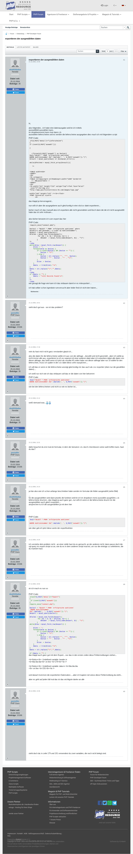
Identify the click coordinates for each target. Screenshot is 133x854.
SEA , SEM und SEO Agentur (59, 784)
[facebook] (100, 804)
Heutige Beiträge (11, 27)
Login (105, 5)
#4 (124, 399)
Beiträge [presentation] (10, 47)
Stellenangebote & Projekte (85, 14)
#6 (124, 487)
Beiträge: (14, 84)
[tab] (10, 47)
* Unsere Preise (55, 820)
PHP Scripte (22, 14)
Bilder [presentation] (35, 47)
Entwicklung (20, 33)
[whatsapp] (109, 804)
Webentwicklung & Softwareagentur (62, 778)
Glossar (52, 823)
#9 (124, 691)
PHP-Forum (38, 14)
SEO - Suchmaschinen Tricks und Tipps (104, 781)
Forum (12, 33)
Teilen (17, 89)
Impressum (11, 834)
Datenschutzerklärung (53, 834)
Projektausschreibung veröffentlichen (63, 813)
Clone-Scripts (14, 784)
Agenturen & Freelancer (57, 14)
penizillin (15, 313)
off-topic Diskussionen (98, 784)
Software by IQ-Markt (118, 841)
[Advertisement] (77, 93)
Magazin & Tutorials (111, 14)
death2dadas (15, 70)
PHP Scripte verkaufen (57, 817)
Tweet (17, 92)
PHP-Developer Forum (98, 778)
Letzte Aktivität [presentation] (23, 47)
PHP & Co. (14, 21)
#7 (124, 540)
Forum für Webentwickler (99, 775)
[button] (115, 5)
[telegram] (114, 804)
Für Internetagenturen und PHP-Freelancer (64, 807)
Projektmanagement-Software (20, 778)
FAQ (8, 836)
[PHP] (18, 5)
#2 (124, 303)
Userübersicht (54, 787)
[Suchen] (128, 27)
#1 (124, 60)
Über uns (52, 804)
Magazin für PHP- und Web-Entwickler (63, 794)
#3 (124, 347)
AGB (25, 834)
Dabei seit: (15, 78)
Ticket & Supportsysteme (18, 790)
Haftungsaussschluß (36, 834)
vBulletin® (18, 839)
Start (11, 14)
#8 (124, 584)
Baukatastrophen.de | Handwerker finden (24, 804)
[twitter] (105, 804)
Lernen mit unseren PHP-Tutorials (61, 797)
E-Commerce (13, 781)
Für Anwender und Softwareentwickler (63, 810)
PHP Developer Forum (34, 33)
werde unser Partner (16, 813)
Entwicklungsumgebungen (18, 775)
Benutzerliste (25, 27)
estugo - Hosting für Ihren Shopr (20, 807)
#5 (124, 443)
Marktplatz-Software (16, 787)
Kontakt (20, 834)
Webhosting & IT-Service (58, 781)
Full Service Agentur (56, 775)
